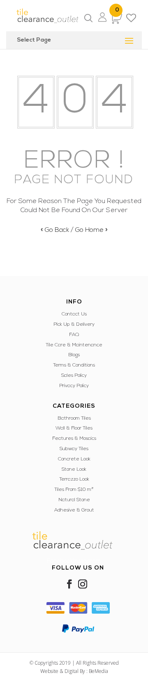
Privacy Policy (74, 385)
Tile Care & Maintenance (74, 345)
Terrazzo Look (74, 479)
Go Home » (91, 230)
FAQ (74, 334)
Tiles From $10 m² (74, 489)
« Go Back (55, 230)
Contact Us (74, 314)
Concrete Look (74, 459)
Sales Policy (74, 375)
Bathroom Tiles (74, 418)
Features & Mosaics (74, 438)
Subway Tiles (74, 448)
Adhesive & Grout (74, 510)
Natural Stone (74, 499)
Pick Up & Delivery (74, 324)
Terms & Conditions (74, 365)
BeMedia (98, 671)
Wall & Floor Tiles (74, 428)
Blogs (74, 355)
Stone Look (74, 469)
